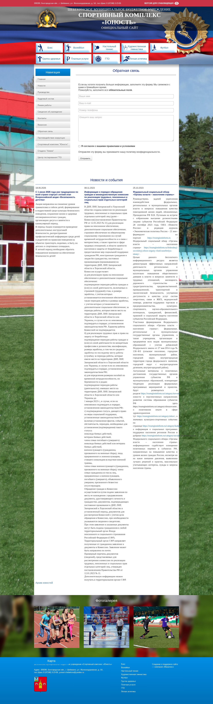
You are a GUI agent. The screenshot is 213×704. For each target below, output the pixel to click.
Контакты (42, 118)
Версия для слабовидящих (159, 3)
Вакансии (42, 125)
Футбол (164, 48)
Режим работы (44, 105)
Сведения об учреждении (50, 112)
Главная (41, 79)
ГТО (107, 59)
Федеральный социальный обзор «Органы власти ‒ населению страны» (153, 193)
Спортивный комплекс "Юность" (53, 144)
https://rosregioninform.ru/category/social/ (161, 435)
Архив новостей (44, 583)
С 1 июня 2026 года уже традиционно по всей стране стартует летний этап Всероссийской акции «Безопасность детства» (57, 196)
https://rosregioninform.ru (159, 238)
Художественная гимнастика (137, 47)
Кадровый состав (46, 99)
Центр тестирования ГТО (50, 157)
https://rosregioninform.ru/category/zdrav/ (156, 416)
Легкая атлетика (138, 59)
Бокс (50, 48)
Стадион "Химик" (46, 151)
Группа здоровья (51, 59)
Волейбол (78, 48)
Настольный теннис (109, 47)
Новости (41, 85)
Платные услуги (79, 59)
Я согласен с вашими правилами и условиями (108, 146)
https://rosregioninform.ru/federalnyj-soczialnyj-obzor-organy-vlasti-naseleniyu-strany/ (155, 250)
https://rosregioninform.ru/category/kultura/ (162, 426)
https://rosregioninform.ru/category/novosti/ (160, 393)
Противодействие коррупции (51, 138)
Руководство (43, 92)
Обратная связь (45, 131)
